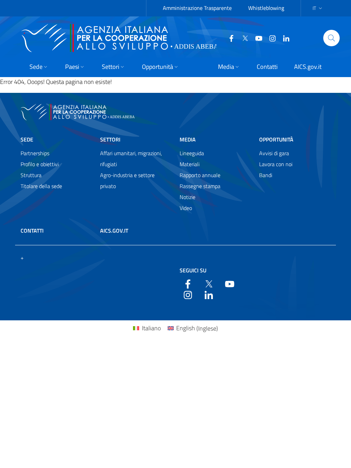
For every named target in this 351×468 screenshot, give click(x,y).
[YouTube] (256, 38)
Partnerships (35, 153)
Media (188, 139)
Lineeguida (192, 153)
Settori (110, 139)
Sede (27, 139)
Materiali (189, 164)
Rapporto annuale (200, 175)
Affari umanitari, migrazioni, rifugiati (131, 158)
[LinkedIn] (283, 38)
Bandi (265, 175)
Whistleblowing (266, 8)
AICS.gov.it (114, 230)
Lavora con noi (275, 164)
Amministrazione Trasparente (197, 8)
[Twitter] (242, 38)
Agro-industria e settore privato (127, 180)
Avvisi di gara (274, 153)
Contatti (32, 230)
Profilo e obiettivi (40, 164)
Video (186, 208)
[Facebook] (228, 38)
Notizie (187, 197)
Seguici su (193, 270)
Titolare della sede (41, 186)
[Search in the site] (331, 38)
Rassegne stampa (200, 186)
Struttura (31, 175)
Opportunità (276, 139)
